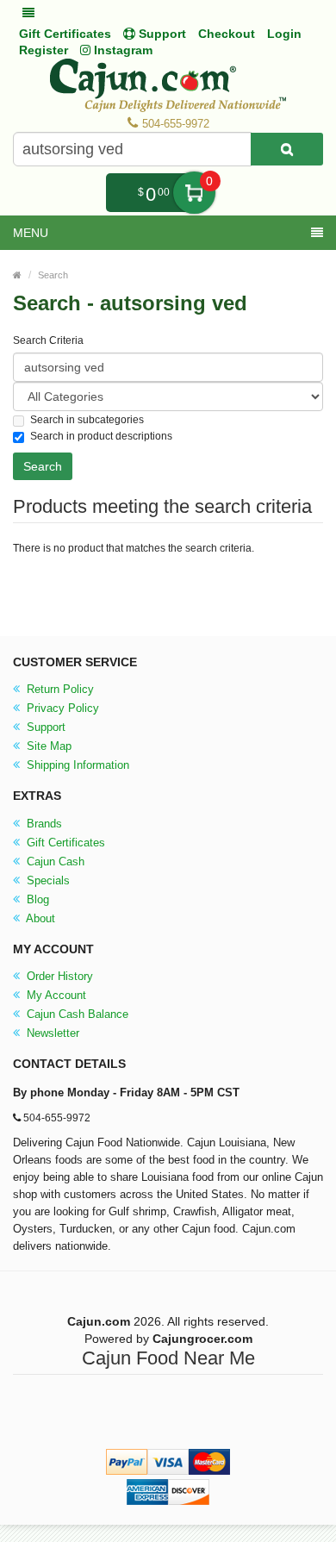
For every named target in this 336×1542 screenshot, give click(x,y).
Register (43, 50)
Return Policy (58, 689)
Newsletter (51, 1033)
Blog (36, 899)
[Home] (17, 275)
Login (284, 34)
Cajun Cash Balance (75, 1014)
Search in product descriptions (101, 436)
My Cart (194, 193)
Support (44, 727)
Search (53, 275)
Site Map (47, 746)
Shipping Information (76, 765)
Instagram (121, 50)
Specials (46, 880)
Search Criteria (48, 340)
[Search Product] (287, 149)
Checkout (226, 34)
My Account (54, 995)
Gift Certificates (65, 34)
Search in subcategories (87, 420)
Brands (42, 823)
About (39, 918)
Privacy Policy (61, 708)
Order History (58, 976)
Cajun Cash (53, 861)
